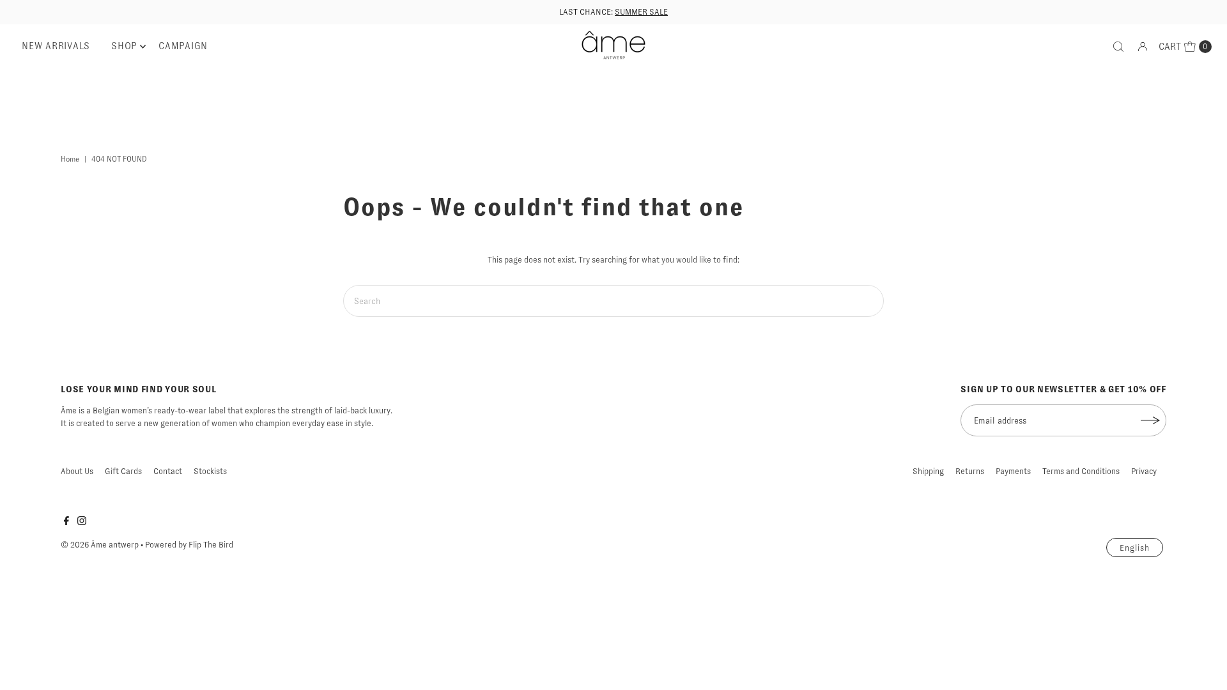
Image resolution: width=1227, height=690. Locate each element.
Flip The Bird (211, 544)
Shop (124, 46)
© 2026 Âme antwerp (100, 544)
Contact (167, 471)
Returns (969, 471)
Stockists (210, 471)
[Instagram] (81, 522)
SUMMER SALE (641, 12)
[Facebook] (66, 522)
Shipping (928, 471)
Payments (1013, 471)
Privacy (1144, 471)
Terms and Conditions (1081, 471)
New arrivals (56, 46)
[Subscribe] (1150, 420)
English (1135, 548)
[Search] (1118, 47)
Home (70, 159)
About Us (77, 471)
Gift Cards (123, 471)
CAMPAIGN (183, 46)
